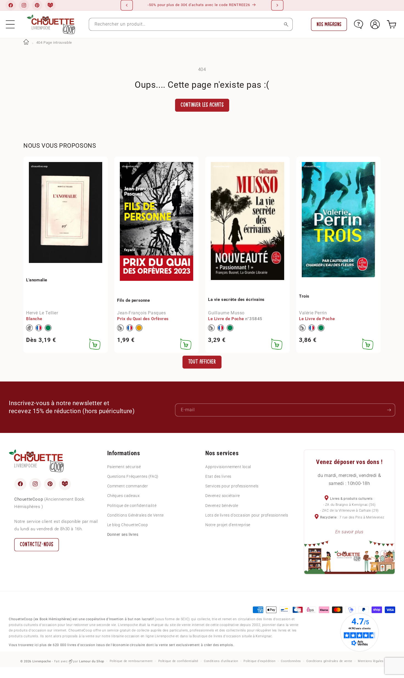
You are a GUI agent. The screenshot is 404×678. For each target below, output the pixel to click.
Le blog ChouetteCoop (127, 525)
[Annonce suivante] (277, 5)
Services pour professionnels (232, 486)
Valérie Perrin (313, 312)
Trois (304, 296)
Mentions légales (371, 661)
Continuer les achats (202, 104)
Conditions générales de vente (329, 661)
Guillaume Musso (226, 312)
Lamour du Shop (91, 661)
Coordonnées (291, 661)
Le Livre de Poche (226, 318)
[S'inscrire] (389, 409)
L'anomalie (36, 280)
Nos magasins (329, 24)
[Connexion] (375, 24)
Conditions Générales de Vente (135, 515)
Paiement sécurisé (124, 466)
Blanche (34, 318)
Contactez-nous (36, 544)
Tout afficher (202, 361)
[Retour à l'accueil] (26, 42)
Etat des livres (218, 476)
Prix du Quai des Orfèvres (143, 318)
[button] (10, 24)
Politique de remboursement (131, 661)
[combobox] (190, 24)
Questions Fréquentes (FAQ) (133, 476)
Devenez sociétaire (222, 495)
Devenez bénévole (221, 505)
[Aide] (358, 24)
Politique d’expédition (259, 661)
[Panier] (391, 24)
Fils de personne (133, 300)
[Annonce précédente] (127, 5)
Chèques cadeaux (123, 495)
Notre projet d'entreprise (227, 525)
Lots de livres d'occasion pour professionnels (246, 515)
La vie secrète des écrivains (236, 299)
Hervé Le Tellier (42, 312)
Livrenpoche (41, 661)
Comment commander (127, 486)
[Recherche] (286, 24)
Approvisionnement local (228, 466)
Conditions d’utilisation (221, 661)
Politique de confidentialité (132, 505)
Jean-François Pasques (141, 312)
